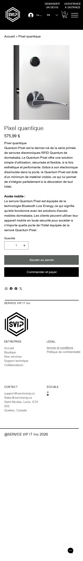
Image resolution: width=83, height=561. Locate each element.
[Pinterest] (16, 289)
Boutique (10, 352)
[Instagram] (48, 392)
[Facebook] (11, 289)
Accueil (9, 348)
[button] (65, 14)
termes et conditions (60, 347)
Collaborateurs (13, 365)
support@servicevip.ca (19, 393)
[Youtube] (48, 395)
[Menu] (74, 15)
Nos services (13, 356)
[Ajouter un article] (24, 245)
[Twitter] (21, 289)
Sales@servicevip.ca (18, 397)
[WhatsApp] (6, 289)
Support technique (16, 360)
